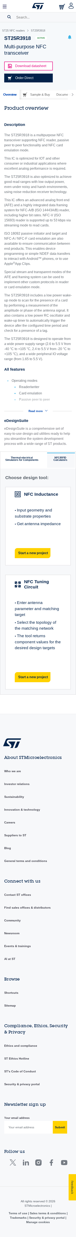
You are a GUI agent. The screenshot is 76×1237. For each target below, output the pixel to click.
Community (12, 920)
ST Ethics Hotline (16, 1058)
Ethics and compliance (20, 1045)
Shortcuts (11, 992)
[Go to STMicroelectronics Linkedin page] (25, 1163)
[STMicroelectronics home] (38, 6)
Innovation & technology (22, 809)
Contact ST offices (17, 894)
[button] (5, 6)
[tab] (10, 94)
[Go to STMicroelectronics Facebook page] (51, 1163)
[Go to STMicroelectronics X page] (14, 1163)
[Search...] (9, 16)
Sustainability (14, 796)
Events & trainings (17, 946)
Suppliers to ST (15, 835)
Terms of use (18, 1213)
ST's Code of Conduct (20, 1071)
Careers (9, 822)
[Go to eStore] (62, 6)
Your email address (17, 1117)
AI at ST (9, 959)
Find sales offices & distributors (27, 907)
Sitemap (10, 1005)
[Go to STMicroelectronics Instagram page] (38, 1163)
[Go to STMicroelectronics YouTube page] (64, 1163)
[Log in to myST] (71, 6)
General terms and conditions (25, 861)
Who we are (12, 771)
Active (41, 38)
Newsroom (11, 933)
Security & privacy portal (22, 1084)
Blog (7, 848)
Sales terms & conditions (48, 1213)
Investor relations (17, 784)
